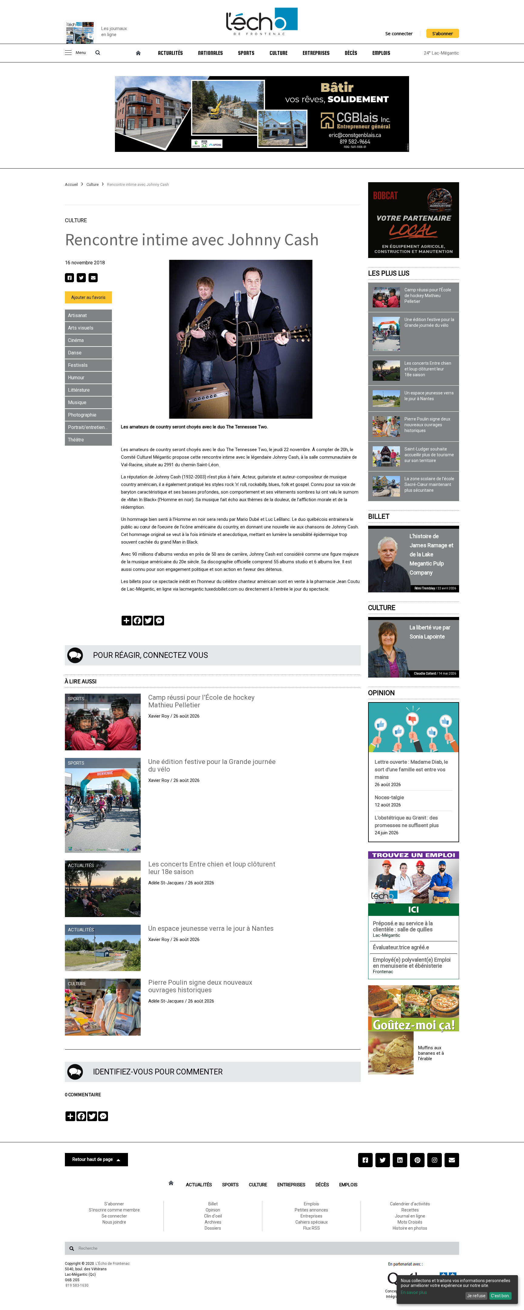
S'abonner (442, 33)
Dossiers (213, 1228)
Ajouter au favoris (88, 297)
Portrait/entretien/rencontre (90, 427)
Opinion (381, 693)
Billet (379, 516)
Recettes (410, 1210)
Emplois (381, 53)
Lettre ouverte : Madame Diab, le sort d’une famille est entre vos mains (411, 769)
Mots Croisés (410, 1222)
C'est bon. (500, 1295)
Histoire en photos (410, 1228)
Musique (77, 402)
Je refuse (476, 1295)
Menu (81, 52)
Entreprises (316, 53)
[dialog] (457, 1289)
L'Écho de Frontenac (113, 1263)
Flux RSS (311, 1228)
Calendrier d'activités (410, 1203)
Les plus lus (388, 273)
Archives (213, 1222)
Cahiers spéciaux (311, 1222)
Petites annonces (311, 1210)
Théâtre (76, 440)
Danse (75, 353)
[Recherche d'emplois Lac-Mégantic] (413, 883)
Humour (76, 377)
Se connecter (399, 33)
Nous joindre (114, 1222)
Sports (246, 53)
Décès (351, 53)
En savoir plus (414, 1292)
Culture (278, 53)
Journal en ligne (410, 1216)
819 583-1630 (77, 1285)
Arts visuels (80, 328)
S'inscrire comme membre (114, 1210)
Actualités (170, 53)
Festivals (78, 365)
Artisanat (77, 315)
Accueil (71, 184)
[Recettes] (413, 1009)
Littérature (79, 390)
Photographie (82, 415)
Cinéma (76, 340)
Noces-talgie (389, 797)
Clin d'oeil (213, 1216)
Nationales (210, 53)
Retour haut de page (92, 1159)
